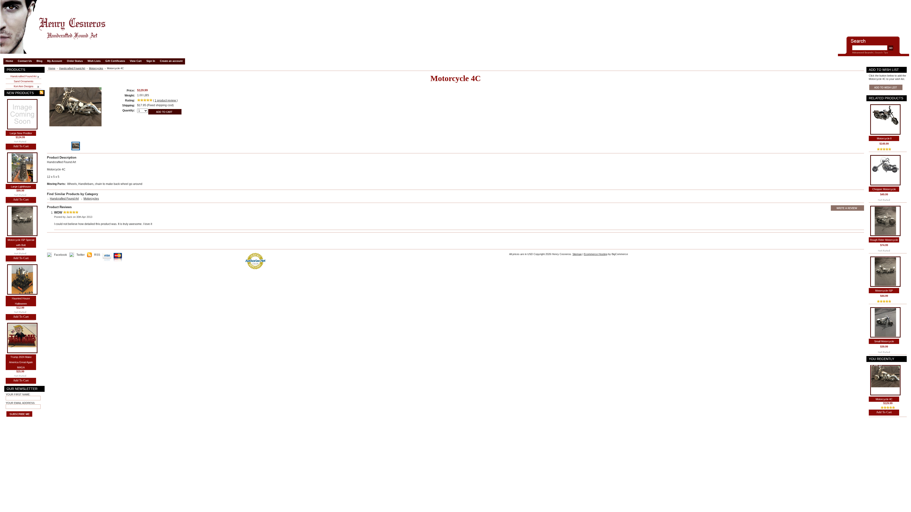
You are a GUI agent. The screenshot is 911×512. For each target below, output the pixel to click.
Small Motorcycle (884, 341)
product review (166, 100)
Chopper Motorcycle (884, 189)
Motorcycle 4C (884, 399)
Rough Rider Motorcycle (884, 239)
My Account (54, 60)
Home (51, 68)
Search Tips (881, 52)
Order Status (75, 60)
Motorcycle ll (884, 138)
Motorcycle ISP (884, 290)
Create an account (171, 60)
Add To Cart (21, 146)
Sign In (150, 60)
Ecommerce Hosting (595, 254)
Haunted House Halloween (21, 301)
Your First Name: (18, 394)
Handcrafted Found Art (21, 76)
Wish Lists (94, 60)
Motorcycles (96, 68)
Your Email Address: (20, 403)
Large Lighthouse (21, 186)
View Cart (136, 60)
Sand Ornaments (23, 81)
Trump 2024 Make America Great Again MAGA (21, 362)
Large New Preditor (21, 133)
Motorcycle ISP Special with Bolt (21, 242)
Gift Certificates (115, 60)
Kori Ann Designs (19, 86)
